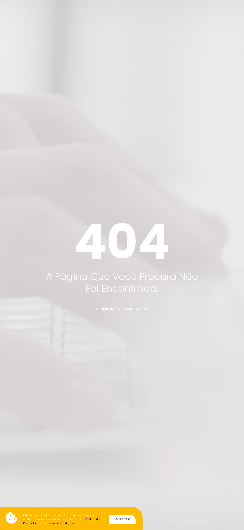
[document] (122, 265)
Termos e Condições (60, 523)
